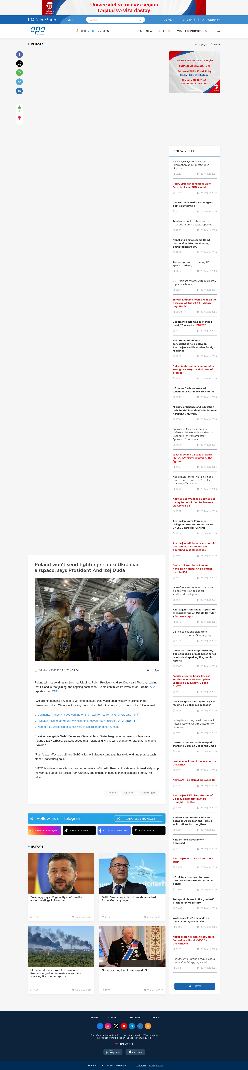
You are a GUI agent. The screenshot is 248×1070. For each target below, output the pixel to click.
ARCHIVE (135, 1017)
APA (152, 687)
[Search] (140, 20)
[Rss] (55, 19)
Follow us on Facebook (115, 830)
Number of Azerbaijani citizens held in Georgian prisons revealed (78, 726)
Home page (200, 44)
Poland (112, 792)
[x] (116, 1026)
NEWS (177, 31)
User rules (141, 1065)
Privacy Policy (156, 1065)
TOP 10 (154, 1017)
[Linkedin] (51, 19)
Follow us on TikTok (80, 830)
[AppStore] (135, 1052)
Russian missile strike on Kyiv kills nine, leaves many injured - (86, 720)
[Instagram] (32, 19)
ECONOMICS (193, 31)
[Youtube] (41, 19)
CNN (55, 691)
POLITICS (164, 31)
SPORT (209, 31)
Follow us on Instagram (46, 830)
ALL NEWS (147, 31)
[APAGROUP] (124, 1044)
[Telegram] (46, 19)
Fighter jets (148, 792)
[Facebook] (28, 19)
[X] (37, 19)
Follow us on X (146, 830)
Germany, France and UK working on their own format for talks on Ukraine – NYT (89, 714)
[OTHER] (217, 31)
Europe (215, 44)
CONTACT (114, 1017)
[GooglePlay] (113, 1052)
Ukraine (128, 792)
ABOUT (93, 1017)
